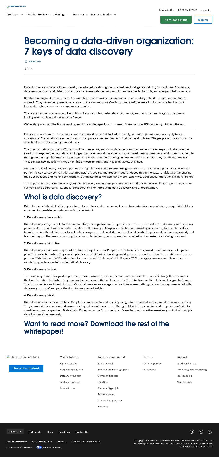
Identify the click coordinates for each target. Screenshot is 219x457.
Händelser (103, 406)
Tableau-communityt (111, 357)
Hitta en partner (152, 363)
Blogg (50, 432)
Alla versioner (184, 382)
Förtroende (34, 432)
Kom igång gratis (176, 20)
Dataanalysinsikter (70, 375)
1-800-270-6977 (187, 10)
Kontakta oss (166, 10)
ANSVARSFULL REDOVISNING (86, 441)
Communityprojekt (108, 388)
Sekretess (62, 441)
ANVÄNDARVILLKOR (42, 441)
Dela (29, 68)
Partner (148, 357)
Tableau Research (70, 382)
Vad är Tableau (69, 357)
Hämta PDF (35, 61)
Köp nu (203, 20)
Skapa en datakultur (71, 369)
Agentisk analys (69, 363)
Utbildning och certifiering (192, 369)
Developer (64, 432)
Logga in (205, 10)
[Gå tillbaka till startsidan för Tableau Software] (19, 5)
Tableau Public (106, 363)
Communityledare (108, 375)
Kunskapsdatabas (186, 363)
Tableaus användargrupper (113, 369)
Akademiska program (110, 400)
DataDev (102, 382)
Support (182, 357)
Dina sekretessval (52, 447)
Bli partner (149, 369)
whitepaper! (43, 331)
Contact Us (82, 432)
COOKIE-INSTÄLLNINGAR (19, 447)
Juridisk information (17, 441)
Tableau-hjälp (184, 375)
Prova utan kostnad (26, 368)
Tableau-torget (106, 394)
